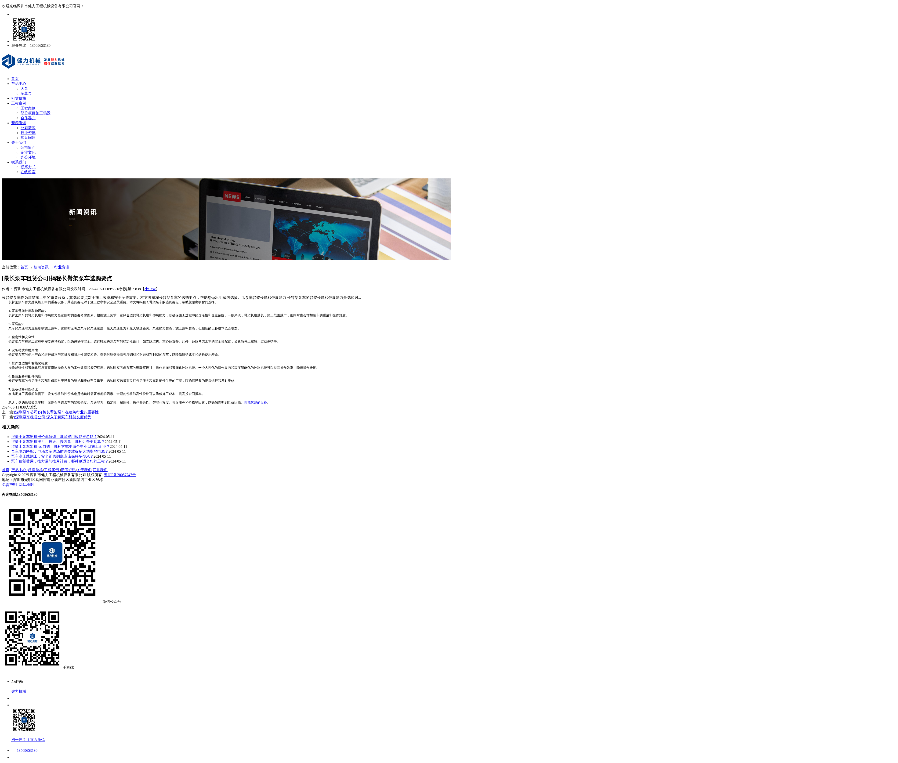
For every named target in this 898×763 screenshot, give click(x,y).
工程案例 (18, 103)
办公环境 (28, 157)
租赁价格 (18, 98)
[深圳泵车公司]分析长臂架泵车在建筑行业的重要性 (56, 412)
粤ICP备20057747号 (120, 475)
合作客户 (28, 118)
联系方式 (28, 167)
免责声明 (9, 485)
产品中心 (18, 84)
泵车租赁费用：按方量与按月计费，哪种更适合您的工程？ (60, 461)
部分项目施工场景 (36, 113)
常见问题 (28, 138)
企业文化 (28, 152)
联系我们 (18, 162)
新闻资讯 (18, 123)
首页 (15, 79)
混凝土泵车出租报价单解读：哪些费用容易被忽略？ (54, 437)
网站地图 (26, 485)
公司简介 (28, 147)
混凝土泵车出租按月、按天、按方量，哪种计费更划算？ (58, 442)
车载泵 (26, 93)
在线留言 (28, 172)
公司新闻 (28, 128)
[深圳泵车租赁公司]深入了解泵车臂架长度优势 (52, 417)
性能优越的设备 (255, 402)
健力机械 (18, 691)
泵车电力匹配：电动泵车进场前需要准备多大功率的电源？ (60, 451)
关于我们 (18, 143)
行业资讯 (28, 133)
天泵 (24, 88)
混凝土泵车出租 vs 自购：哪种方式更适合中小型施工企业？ (60, 446)
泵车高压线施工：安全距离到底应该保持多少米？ (52, 456)
